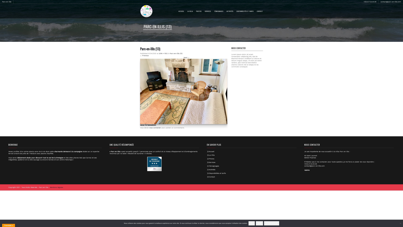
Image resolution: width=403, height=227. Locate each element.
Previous (144, 56)
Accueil (211, 151)
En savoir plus (271, 223)
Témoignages (214, 166)
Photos (211, 159)
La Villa (212, 155)
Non (259, 223)
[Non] (400, 223)
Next (186, 58)
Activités (212, 170)
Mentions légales (56, 187)
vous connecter (155, 128)
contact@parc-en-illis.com (391, 2)
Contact (212, 177)
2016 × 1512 (163, 53)
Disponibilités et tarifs (217, 173)
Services (212, 162)
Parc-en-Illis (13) (176, 53)
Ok (252, 223)
